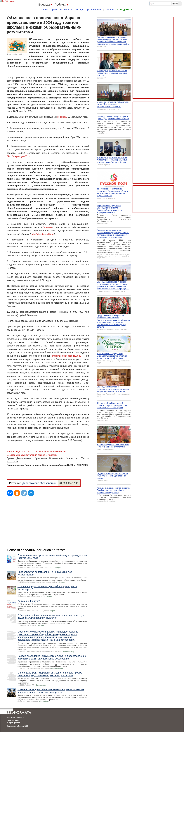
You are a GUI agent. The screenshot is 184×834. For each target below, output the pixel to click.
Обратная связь (13, 721)
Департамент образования (39, 483)
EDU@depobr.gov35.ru (18, 156)
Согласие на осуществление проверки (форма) (32, 455)
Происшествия (94, 9)
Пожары (109, 9)
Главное (43, 9)
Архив (54, 9)
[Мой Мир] (31, 493)
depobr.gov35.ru (18, 54)
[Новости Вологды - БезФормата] (7, 1)
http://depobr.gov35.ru (42, 234)
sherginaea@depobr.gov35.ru (66, 356)
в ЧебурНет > (124, 9)
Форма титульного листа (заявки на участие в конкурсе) (36, 451)
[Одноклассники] (17, 493)
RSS (26, 726)
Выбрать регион (13, 723)
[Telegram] (24, 493)
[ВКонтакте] (10, 493)
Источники (66, 9)
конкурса (62, 117)
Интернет (47, 227)
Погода (79, 9)
